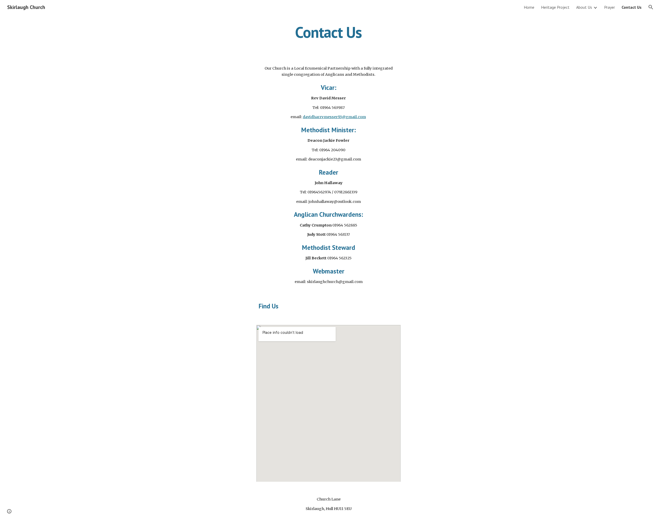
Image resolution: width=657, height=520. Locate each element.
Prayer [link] (609, 7)
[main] (328, 32)
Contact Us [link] (632, 7)
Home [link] (529, 7)
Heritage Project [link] (555, 7)
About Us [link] (584, 7)
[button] (651, 7)
